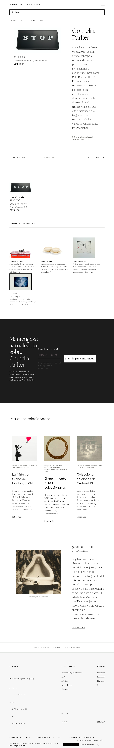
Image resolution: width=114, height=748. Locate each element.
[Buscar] (102, 12)
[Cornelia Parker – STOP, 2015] (20, 182)
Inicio (13, 21)
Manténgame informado (80, 359)
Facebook (101, 677)
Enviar (101, 722)
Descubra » (78, 627)
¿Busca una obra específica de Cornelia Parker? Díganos (57, 401)
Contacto (65, 689)
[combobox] (57, 12)
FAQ (63, 677)
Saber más (17, 517)
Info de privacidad (87, 745)
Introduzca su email (48, 349)
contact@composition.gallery (21, 678)
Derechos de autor (19, 738)
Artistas (23, 21)
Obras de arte (66, 685)
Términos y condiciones (50, 738)
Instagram (101, 673)
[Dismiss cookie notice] (98, 745)
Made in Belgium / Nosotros (72, 673)
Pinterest (100, 681)
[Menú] (103, 4)
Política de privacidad (81, 738)
